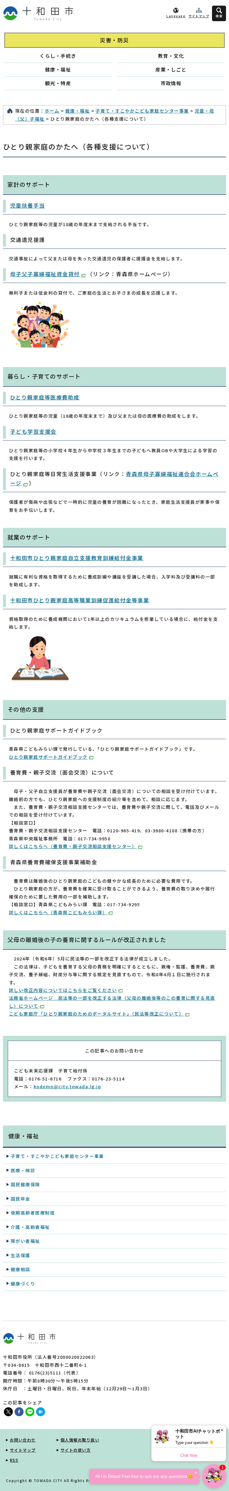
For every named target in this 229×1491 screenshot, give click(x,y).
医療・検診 (23, 1170)
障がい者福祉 (25, 1241)
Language (175, 16)
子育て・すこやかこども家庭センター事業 (142, 111)
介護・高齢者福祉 (30, 1227)
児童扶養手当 (27, 205)
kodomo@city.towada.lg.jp (67, 1086)
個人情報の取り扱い (80, 1440)
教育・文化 (171, 55)
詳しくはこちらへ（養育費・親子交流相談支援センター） (73, 846)
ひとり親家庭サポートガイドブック (48, 757)
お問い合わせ (23, 1440)
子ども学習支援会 (33, 431)
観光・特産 (58, 83)
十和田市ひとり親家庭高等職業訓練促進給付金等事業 (79, 600)
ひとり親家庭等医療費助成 (45, 397)
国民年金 (20, 1198)
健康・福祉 (58, 69)
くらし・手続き (58, 55)
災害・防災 (114, 40)
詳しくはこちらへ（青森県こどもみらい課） (58, 912)
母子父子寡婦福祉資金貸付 (45, 274)
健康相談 (20, 1269)
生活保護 (20, 1255)
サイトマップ (198, 16)
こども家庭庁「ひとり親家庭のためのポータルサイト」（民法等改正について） (96, 1013)
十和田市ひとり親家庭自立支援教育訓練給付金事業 (76, 558)
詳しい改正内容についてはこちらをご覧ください (63, 990)
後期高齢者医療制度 (33, 1212)
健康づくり (23, 1283)
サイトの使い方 (76, 1450)
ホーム (52, 111)
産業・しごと (171, 69)
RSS (14, 1460)
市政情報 (171, 83)
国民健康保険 (25, 1184)
